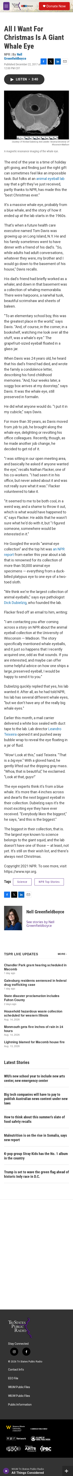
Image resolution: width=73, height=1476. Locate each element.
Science (22, 881)
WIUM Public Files (19, 1387)
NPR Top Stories (49, 881)
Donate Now (56, 6)
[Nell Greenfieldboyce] (13, 918)
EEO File (13, 1378)
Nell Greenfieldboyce (15, 56)
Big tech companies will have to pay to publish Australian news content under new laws (36, 1099)
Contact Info (16, 1369)
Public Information (20, 1404)
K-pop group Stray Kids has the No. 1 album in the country (36, 1156)
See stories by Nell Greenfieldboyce (40, 924)
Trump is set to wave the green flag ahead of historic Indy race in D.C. (36, 1174)
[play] (6, 1471)
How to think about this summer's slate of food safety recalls (34, 1119)
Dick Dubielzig (15, 602)
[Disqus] (36, 1254)
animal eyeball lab (50, 178)
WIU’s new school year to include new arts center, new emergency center (34, 1078)
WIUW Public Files (19, 1395)
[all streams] (67, 1471)
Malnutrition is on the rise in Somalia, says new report (35, 1137)
